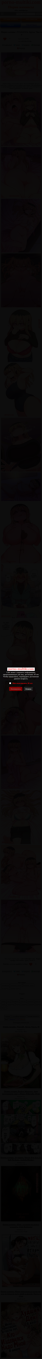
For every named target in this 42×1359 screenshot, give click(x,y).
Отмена (28, 689)
